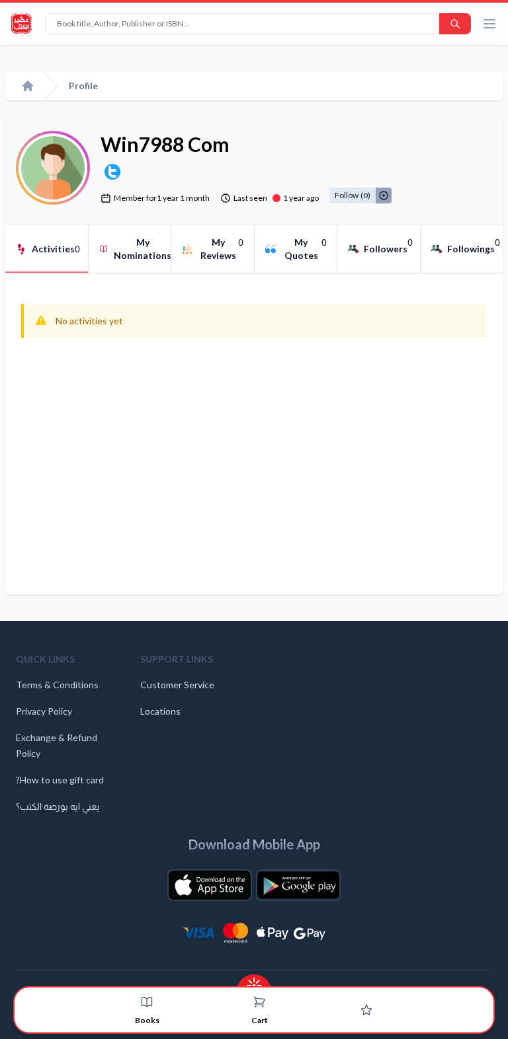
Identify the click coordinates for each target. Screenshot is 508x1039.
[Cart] (259, 1002)
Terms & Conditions (57, 684)
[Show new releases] (254, 981)
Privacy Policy (44, 711)
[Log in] (366, 1010)
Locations (160, 711)
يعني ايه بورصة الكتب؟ (58, 806)
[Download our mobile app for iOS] (209, 885)
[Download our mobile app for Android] (298, 885)
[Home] (27, 85)
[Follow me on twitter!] (112, 172)
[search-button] (455, 23)
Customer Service (177, 684)
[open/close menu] (489, 24)
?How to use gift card (60, 779)
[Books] (147, 1002)
